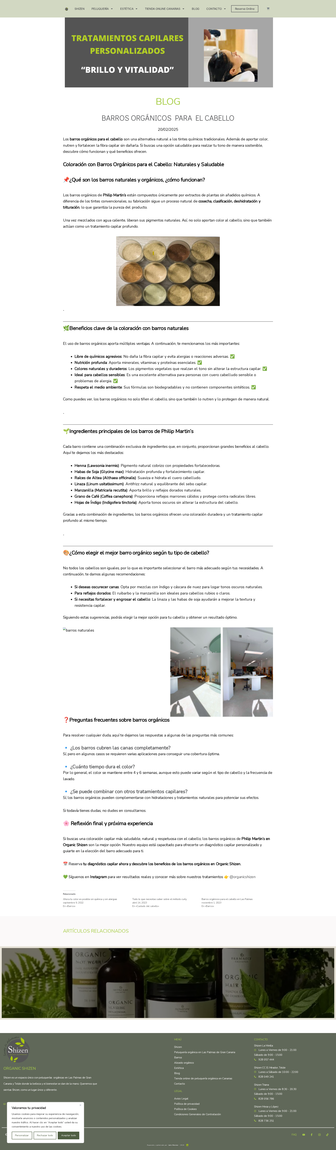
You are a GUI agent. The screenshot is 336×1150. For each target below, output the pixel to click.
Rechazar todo (45, 1135)
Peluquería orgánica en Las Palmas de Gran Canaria (204, 1052)
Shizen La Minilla (263, 1045)
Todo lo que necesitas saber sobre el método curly (159, 899)
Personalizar (22, 1135)
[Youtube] (303, 1134)
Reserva (75, 864)
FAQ (294, 1134)
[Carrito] (268, 8)
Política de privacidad (187, 1104)
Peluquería (100, 8)
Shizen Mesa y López (266, 1106)
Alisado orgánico (184, 1062)
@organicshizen (242, 877)
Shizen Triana (261, 1085)
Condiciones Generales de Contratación (197, 1114)
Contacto (214, 8)
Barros (178, 1057)
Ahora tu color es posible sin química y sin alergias (90, 899)
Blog (195, 8)
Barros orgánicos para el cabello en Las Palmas (227, 899)
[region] (45, 1122)
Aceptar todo (68, 1135)
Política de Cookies (185, 1109)
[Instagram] (319, 1134)
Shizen (80, 8)
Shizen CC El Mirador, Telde (269, 1067)
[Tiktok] (327, 1134)
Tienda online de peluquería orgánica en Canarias (203, 1078)
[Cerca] (80, 1105)
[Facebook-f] (311, 1134)
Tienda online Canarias (162, 8)
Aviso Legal (181, 1098)
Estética (126, 8)
